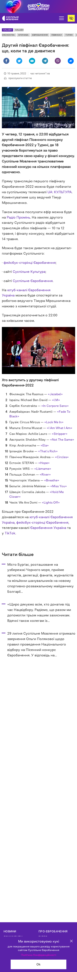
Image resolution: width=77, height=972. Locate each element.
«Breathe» (51, 480)
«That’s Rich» (48, 451)
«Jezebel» (55, 394)
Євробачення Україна (48, 527)
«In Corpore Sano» (55, 405)
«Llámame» (42, 468)
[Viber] (58, 61)
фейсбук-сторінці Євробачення (30, 262)
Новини (10, 931)
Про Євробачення (53, 931)
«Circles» (62, 456)
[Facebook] (6, 61)
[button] (61, 18)
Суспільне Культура (29, 271)
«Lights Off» (51, 502)
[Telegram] (45, 61)
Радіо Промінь (18, 217)
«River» (45, 474)
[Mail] (32, 61)
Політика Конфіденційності (38, 955)
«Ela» (45, 445)
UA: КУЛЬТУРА (59, 192)
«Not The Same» (62, 439)
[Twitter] (19, 61)
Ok (38, 964)
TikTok (10, 533)
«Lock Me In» (54, 422)
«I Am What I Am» (59, 427)
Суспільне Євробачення (33, 281)
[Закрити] (71, 941)
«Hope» (44, 462)
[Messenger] (70, 61)
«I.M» (56, 399)
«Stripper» (59, 433)
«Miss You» (58, 486)
